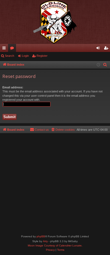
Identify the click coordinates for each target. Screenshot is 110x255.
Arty (45, 241)
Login (25, 55)
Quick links (5, 49)
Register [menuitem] (107, 49)
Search (9, 55)
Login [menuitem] (99, 49)
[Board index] (55, 22)
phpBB (41, 236)
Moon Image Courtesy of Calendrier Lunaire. (55, 245)
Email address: (12, 87)
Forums (13, 49)
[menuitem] (105, 65)
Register (42, 55)
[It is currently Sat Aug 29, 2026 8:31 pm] (98, 65)
